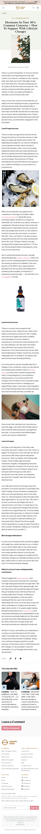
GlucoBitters (27, 611)
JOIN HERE (30, 2)
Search (33, 7)
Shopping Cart (37, 7)
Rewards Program (8, 789)
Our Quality (6, 754)
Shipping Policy (27, 757)
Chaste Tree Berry (23, 258)
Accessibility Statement (10, 768)
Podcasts (5, 783)
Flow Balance (7, 277)
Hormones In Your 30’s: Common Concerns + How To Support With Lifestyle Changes (20, 26)
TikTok (25, 777)
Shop (3, 777)
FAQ (22, 763)
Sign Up (34, 808)
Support (24, 760)
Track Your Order (27, 754)
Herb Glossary (7, 786)
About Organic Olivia (9, 751)
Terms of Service (8, 765)
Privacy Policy (7, 763)
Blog (3, 780)
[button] (20, 7)
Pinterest (26, 786)
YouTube (26, 789)
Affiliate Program (8, 760)
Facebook (26, 783)
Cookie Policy (26, 765)
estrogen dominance (9, 217)
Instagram (27, 780)
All (13, 18)
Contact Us (25, 751)
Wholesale (5, 757)
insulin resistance (23, 578)
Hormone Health (22, 18)
